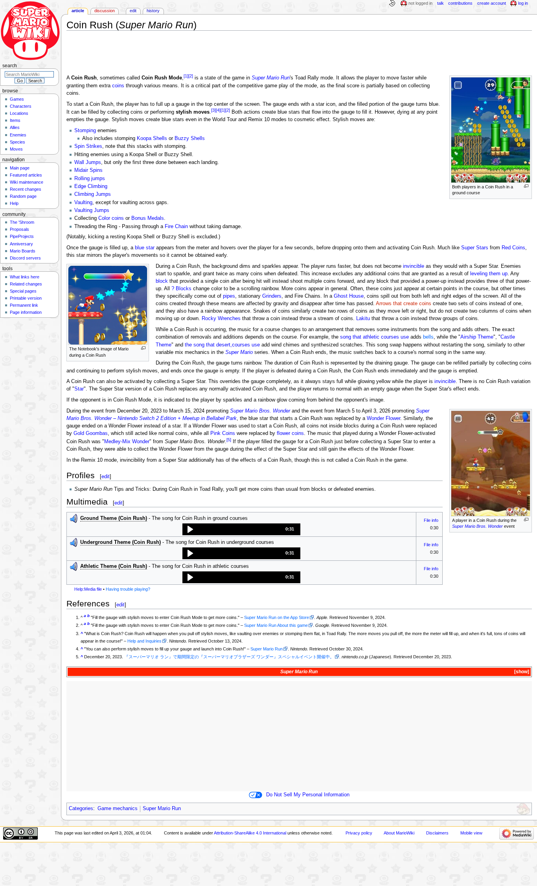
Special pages (23, 291)
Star (79, 389)
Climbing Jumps (92, 194)
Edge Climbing (90, 186)
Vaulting (83, 202)
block (162, 281)
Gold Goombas (91, 433)
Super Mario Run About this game (276, 625)
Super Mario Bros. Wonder (477, 526)
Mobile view (471, 833)
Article (78, 10)
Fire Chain (176, 226)
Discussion (104, 10)
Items (15, 120)
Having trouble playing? (128, 589)
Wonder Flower (383, 418)
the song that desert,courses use (222, 345)
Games (17, 99)
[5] (228, 439)
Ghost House (349, 296)
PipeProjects (22, 236)
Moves (16, 149)
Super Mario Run (271, 78)
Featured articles (26, 175)
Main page (19, 168)
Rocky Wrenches (221, 318)
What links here (24, 276)
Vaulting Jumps (91, 210)
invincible (413, 266)
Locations (19, 113)
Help (14, 203)
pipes (229, 296)
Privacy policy (359, 833)
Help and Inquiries (144, 641)
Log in (523, 3)
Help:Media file (88, 589)
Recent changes (25, 189)
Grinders (271, 296)
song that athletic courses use (374, 337)
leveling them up (489, 273)
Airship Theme (476, 337)
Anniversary (21, 243)
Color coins (111, 218)
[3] (213, 110)
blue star (144, 248)
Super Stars (474, 248)
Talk (440, 3)
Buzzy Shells (190, 138)
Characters (20, 106)
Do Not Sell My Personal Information (307, 795)
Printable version (26, 298)
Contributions (460, 3)
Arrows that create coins (403, 303)
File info (431, 520)
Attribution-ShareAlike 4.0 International (250, 833)
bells (428, 337)
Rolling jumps (89, 178)
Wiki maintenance (26, 182)
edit (105, 476)
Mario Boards (22, 251)
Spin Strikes (88, 146)
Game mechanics (117, 808)
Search (9, 65)
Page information (26, 312)
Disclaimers (437, 833)
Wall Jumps (87, 162)
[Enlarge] (526, 186)
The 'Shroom (22, 222)
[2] (190, 76)
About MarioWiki (399, 833)
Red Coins (513, 248)
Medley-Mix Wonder (126, 441)
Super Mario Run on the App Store (276, 617)
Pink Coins (222, 433)
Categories (81, 808)
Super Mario (239, 352)
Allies (15, 127)
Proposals (19, 229)
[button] (241, 529)
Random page (23, 196)
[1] (186, 76)
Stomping (85, 130)
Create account (491, 3)
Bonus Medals (147, 218)
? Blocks (181, 288)
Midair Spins (88, 170)
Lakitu (363, 318)
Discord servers (25, 258)
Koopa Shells (152, 138)
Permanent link (24, 305)
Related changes (26, 284)
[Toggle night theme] (392, 3)
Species (17, 142)
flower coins (290, 433)
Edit (133, 10)
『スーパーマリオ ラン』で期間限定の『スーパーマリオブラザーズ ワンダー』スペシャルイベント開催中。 (229, 656)
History (153, 10)
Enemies (18, 135)
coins (118, 85)
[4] (218, 110)
